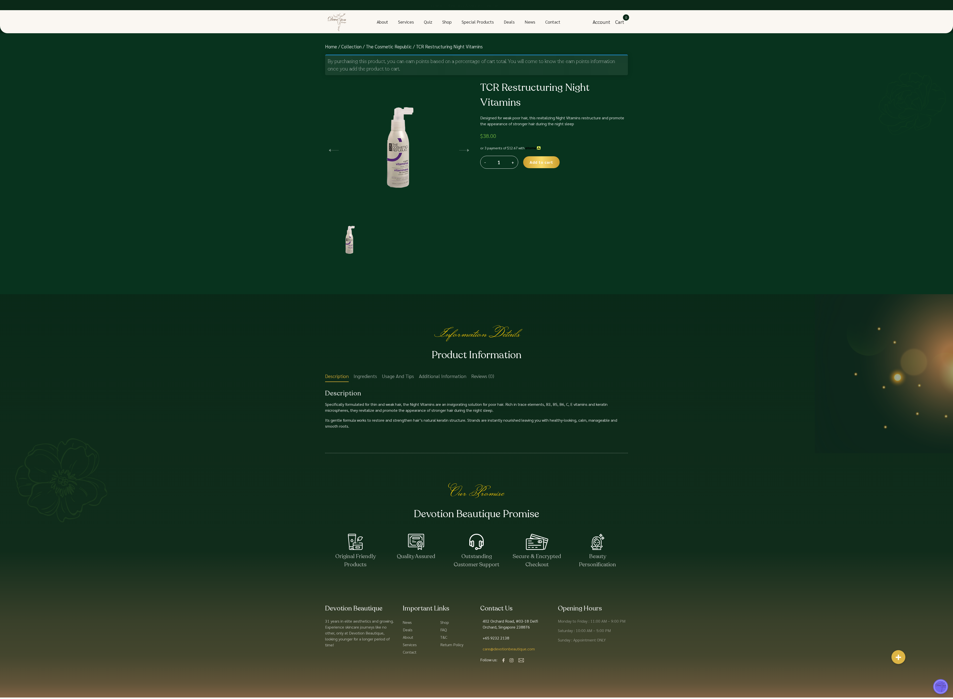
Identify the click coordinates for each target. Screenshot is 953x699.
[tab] (337, 377)
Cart (619, 22)
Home (331, 46)
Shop (447, 22)
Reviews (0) (482, 376)
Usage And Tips (398, 376)
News (530, 22)
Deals (509, 22)
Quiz (428, 22)
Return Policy (451, 644)
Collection (351, 46)
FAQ (443, 629)
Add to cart (541, 162)
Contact (552, 22)
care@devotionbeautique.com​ (509, 648)
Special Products (478, 22)
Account (601, 22)
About (382, 22)
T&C (443, 637)
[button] (464, 149)
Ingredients (365, 376)
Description (337, 376)
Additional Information (442, 376)
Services (406, 22)
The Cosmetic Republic (389, 46)
